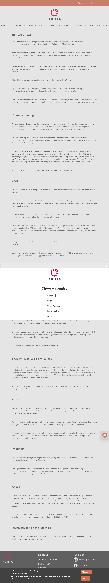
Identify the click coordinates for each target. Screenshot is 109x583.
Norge (49, 301)
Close (107, 266)
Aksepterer (86, 572)
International (52, 311)
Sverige (50, 296)
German (50, 316)
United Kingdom (53, 306)
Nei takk (85, 578)
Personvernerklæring (35, 579)
